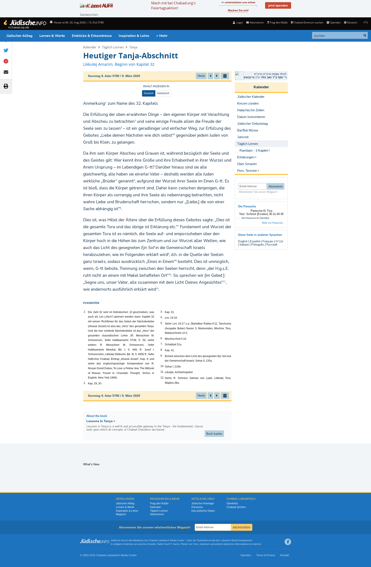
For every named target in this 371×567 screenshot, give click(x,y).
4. (161, 317)
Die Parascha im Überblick (255, 218)
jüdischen (229, 544)
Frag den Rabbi (279, 22)
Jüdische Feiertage (202, 503)
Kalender (89, 47)
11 (224, 281)
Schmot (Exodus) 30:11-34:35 (265, 214)
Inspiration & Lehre (134, 35)
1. (85, 311)
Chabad (153, 540)
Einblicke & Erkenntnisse (92, 35)
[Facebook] (288, 542)
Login (239, 22)
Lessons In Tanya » (100, 421)
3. (161, 311)
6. (161, 338)
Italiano (244, 244)
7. (161, 344)
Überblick (232, 503)
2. (85, 383)
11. (162, 371)
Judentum (204, 544)
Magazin (121, 514)
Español (255, 241)
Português (257, 244)
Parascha (197, 507)
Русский (271, 244)
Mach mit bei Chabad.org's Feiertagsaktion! (173, 5)
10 (170, 274)
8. (161, 349)
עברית (279, 241)
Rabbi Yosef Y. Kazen (168, 544)
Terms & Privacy (265, 555)
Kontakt (284, 555)
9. (161, 355)
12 (157, 288)
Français (267, 241)
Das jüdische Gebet (203, 510)
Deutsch (149, 93)
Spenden (335, 22)
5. (161, 323)
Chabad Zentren (236, 507)
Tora (195, 544)
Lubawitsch (164, 540)
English (243, 241)
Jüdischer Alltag (19, 35)
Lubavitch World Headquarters (236, 540)
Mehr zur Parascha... (273, 222)
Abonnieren (157, 514)
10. (162, 366)
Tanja (133, 47)
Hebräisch (163, 93)
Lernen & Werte (52, 35)
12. (162, 377)
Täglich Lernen (113, 47)
